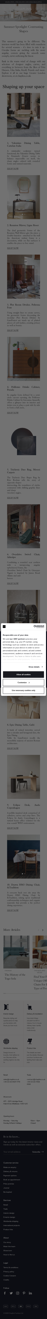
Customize (22, 682)
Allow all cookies (23, 674)
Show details (34, 667)
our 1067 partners (18, 639)
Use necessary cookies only (23, 690)
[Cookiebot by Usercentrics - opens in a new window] (33, 626)
